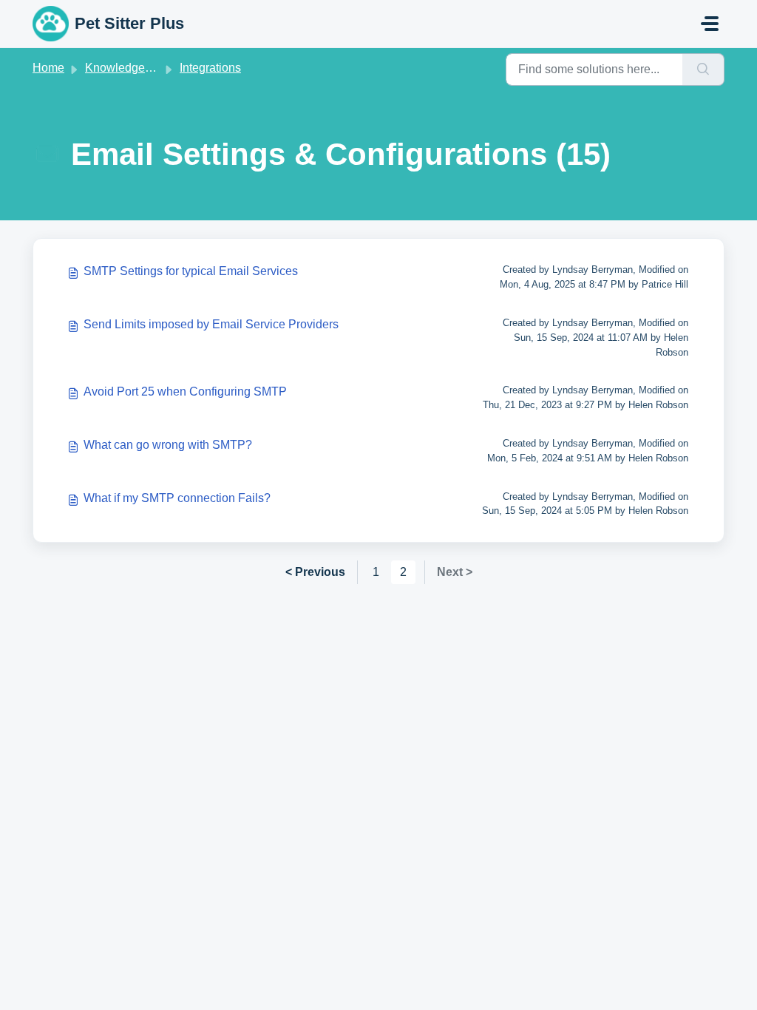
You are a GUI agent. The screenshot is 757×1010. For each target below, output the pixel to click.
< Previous (315, 572)
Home (48, 67)
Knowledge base (129, 67)
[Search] (703, 69)
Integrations (210, 67)
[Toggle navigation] (709, 23)
